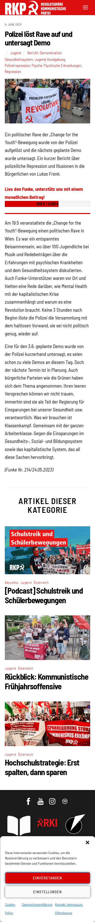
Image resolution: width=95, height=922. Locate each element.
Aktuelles (12, 582)
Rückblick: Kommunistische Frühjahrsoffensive (46, 681)
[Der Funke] (33, 13)
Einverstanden (47, 878)
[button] (87, 842)
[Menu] (85, 7)
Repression (13, 71)
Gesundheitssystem (19, 59)
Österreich (41, 582)
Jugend (15, 52)
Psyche (37, 65)
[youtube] (40, 799)
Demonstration (51, 52)
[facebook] (28, 799)
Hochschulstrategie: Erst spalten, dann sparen (42, 767)
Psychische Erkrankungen (62, 65)
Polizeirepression (17, 65)
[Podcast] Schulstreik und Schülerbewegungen (44, 595)
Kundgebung (56, 59)
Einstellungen (47, 891)
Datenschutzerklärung (37, 904)
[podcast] (65, 799)
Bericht (32, 52)
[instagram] (53, 799)
